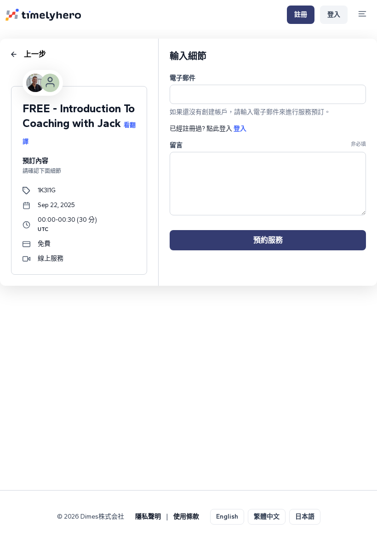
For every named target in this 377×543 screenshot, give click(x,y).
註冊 (300, 14)
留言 (176, 145)
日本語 (304, 516)
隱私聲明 (148, 516)
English (227, 516)
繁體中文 (267, 516)
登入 (333, 14)
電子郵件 (182, 78)
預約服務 (268, 240)
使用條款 (186, 516)
